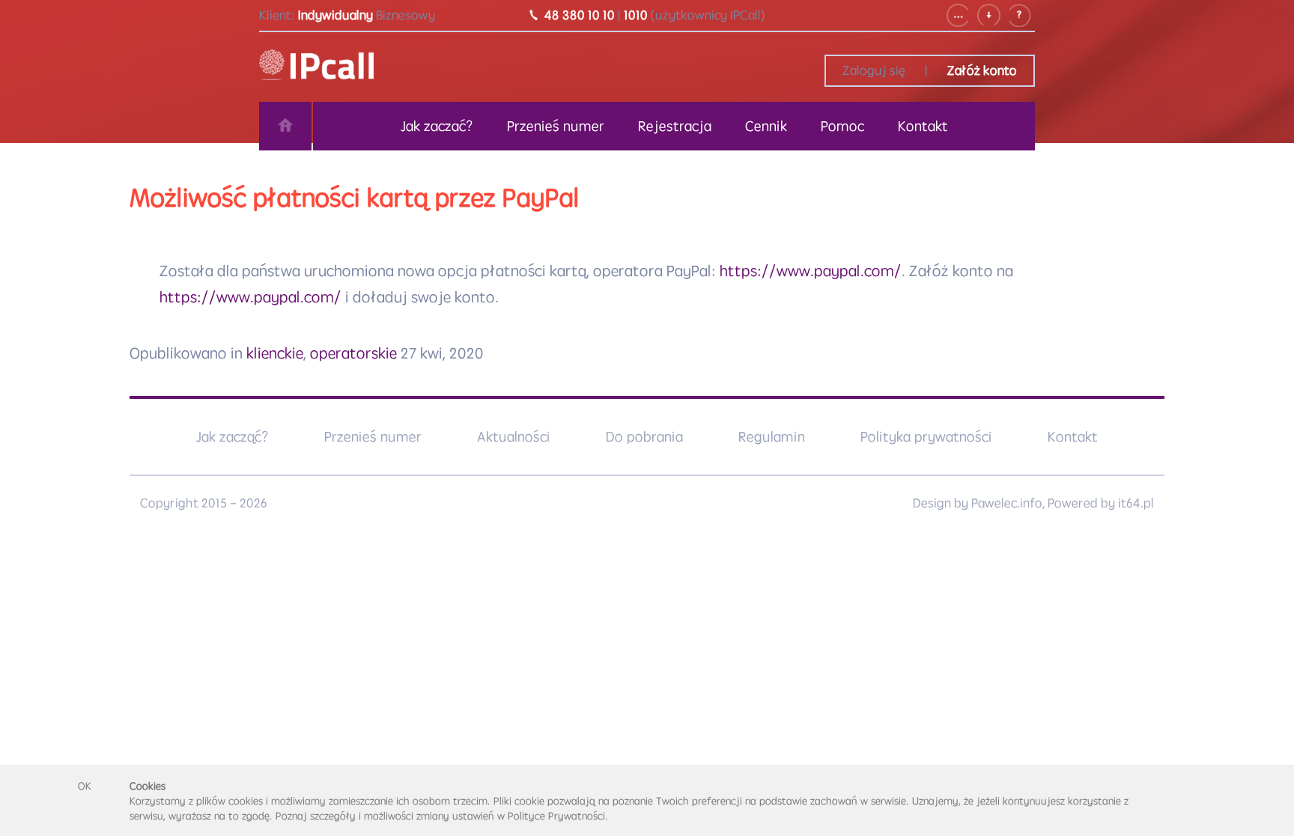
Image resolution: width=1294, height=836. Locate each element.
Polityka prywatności (926, 436)
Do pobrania (644, 436)
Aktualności (513, 436)
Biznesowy (405, 15)
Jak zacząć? (232, 436)
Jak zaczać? (437, 125)
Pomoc (842, 125)
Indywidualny (335, 15)
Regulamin (771, 436)
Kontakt (923, 125)
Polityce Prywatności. (558, 815)
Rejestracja (674, 125)
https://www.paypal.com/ (811, 270)
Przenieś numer (555, 125)
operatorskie (353, 353)
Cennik (766, 125)
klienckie (274, 353)
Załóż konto (982, 70)
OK (84, 785)
